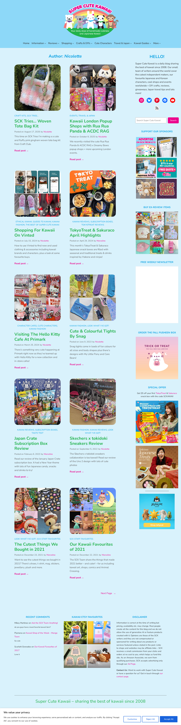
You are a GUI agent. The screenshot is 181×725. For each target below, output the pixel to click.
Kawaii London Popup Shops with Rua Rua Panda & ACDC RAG (91, 126)
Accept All (168, 719)
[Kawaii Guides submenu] (150, 43)
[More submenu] (160, 43)
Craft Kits (20, 115)
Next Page (108, 593)
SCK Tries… (33, 115)
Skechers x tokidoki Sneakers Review (88, 441)
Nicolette (48, 131)
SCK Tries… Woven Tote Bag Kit (32, 124)
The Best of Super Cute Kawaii (42, 224)
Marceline (101, 240)
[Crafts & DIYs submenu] (91, 43)
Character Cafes (27, 325)
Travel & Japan (86, 115)
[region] (90, 716)
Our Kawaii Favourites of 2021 (91, 547)
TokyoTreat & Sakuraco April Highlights (92, 233)
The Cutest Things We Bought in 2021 (36, 547)
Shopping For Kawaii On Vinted (34, 233)
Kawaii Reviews (81, 221)
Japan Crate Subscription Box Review (31, 443)
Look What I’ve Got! (98, 325)
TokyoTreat (161, 393)
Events (73, 115)
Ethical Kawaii (24, 221)
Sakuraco (172, 393)
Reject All (150, 719)
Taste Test (37, 433)
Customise (132, 719)
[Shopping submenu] (73, 43)
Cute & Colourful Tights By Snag (93, 334)
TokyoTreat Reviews (92, 224)
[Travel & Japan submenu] (131, 43)
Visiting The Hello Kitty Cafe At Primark (37, 337)
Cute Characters (47, 325)
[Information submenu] (45, 43)
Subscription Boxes (101, 221)
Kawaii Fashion (37, 328)
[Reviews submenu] (58, 43)
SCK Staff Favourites (48, 538)
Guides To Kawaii (42, 221)
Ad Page (131, 663)
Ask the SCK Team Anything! (45, 622)
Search (173, 120)
